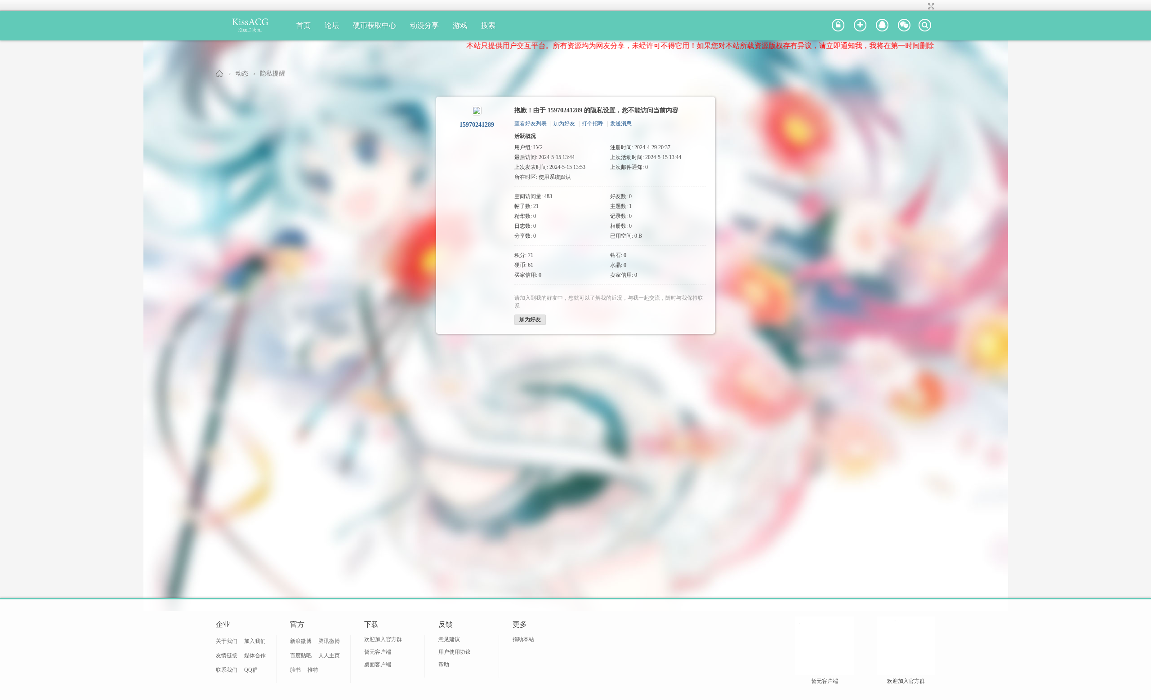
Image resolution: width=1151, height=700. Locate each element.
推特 (313, 670)
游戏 (460, 25)
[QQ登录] (882, 25)
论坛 (332, 25)
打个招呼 (592, 123)
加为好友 (564, 123)
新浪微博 (301, 641)
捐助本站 (523, 639)
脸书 (295, 670)
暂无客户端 (377, 652)
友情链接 (226, 655)
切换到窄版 (930, 6)
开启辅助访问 (922, 6)
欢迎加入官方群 (383, 639)
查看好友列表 (530, 123)
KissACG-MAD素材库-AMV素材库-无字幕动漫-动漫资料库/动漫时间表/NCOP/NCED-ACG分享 (220, 73)
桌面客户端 (377, 664)
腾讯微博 (329, 641)
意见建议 (449, 639)
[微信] (904, 25)
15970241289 (477, 124)
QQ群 (251, 670)
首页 (303, 25)
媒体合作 (255, 655)
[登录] (838, 25)
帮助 (443, 664)
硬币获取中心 (374, 25)
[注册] (860, 25)
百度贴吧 (301, 655)
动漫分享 (424, 25)
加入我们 (255, 641)
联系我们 (226, 670)
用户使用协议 (454, 652)
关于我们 (226, 641)
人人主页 (329, 655)
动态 (242, 73)
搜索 (488, 25)
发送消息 (621, 123)
